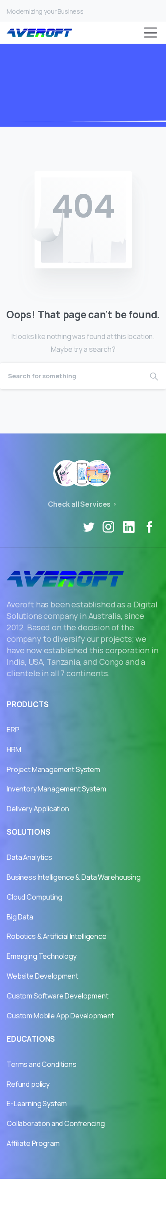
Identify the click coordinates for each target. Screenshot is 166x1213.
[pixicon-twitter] (88, 527)
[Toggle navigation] (150, 32)
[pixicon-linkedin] (129, 527)
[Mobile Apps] (66, 473)
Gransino (28, 1189)
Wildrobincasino (78, 1189)
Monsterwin (133, 1189)
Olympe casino (83, 1202)
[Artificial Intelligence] (82, 473)
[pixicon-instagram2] (108, 527)
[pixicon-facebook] (149, 527)
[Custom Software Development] (97, 473)
